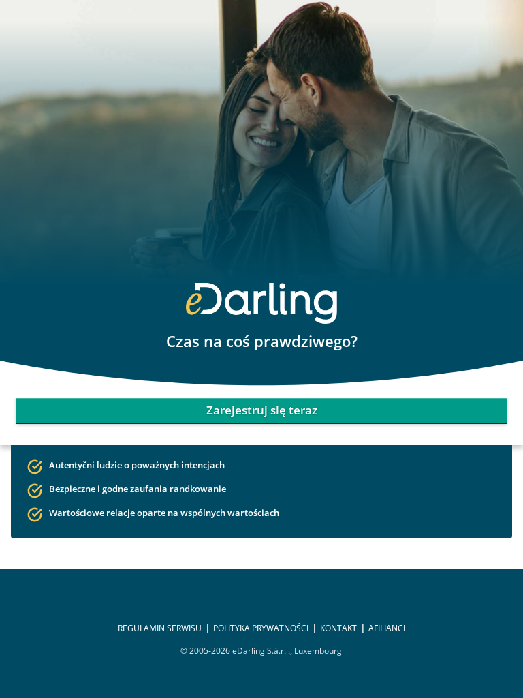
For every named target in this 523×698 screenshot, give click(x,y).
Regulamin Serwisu (160, 628)
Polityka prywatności (260, 628)
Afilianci (386, 628)
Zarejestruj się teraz (261, 410)
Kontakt (338, 628)
